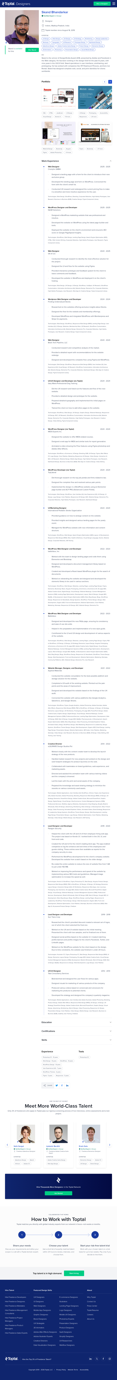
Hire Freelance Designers (15, 1301)
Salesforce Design (48, 46)
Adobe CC (27, 1164)
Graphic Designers (41, 1314)
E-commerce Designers (68, 1297)
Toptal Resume (93, 1310)
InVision (17, 1164)
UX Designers (39, 1297)
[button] (77, 161)
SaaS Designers (65, 1332)
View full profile (25, 1134)
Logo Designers (65, 1310)
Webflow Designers (66, 1345)
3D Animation (47, 50)
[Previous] (104, 82)
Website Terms (73, 1370)
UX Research (67, 42)
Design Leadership (102, 39)
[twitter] (56, 1085)
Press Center (92, 1306)
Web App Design (53, 1164)
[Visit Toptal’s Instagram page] (109, 1358)
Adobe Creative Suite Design (67, 46)
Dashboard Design (94, 42)
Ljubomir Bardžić (53, 1146)
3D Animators (39, 1327)
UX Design (67, 39)
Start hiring (74, 1273)
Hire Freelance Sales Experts (16, 1333)
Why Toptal (91, 1297)
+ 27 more (100, 149)
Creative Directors (41, 1340)
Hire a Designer (102, 4)
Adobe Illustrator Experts (43, 1336)
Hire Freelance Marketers (15, 1306)
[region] (76, 120)
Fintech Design (84, 46)
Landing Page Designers (68, 1306)
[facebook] (62, 1085)
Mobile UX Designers (67, 1314)
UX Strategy (77, 39)
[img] (51, 16)
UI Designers (39, 1301)
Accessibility (84, 1370)
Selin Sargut (19, 1146)
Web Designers (39, 1306)
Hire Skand (32, 50)
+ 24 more (93, 117)
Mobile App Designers (42, 1310)
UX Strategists (39, 1323)
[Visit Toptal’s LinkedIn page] (90, 1358)
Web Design (56, 39)
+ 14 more (68, 152)
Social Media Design (88, 50)
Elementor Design (97, 46)
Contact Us (91, 1301)
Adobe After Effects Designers (45, 1332)
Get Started (59, 1193)
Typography (55, 42)
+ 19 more (67, 117)
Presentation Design (71, 50)
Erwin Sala (83, 1146)
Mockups (46, 42)
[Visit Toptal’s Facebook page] (103, 1358)
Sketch (32, 1160)
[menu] (113, 4)
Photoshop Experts (66, 1319)
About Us (90, 1319)
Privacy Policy (61, 1370)
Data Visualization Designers (45, 1345)
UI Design (46, 39)
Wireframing (88, 39)
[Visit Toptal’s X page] (97, 1358)
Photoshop (58, 50)
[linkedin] (67, 1085)
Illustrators (63, 1301)
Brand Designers (40, 1319)
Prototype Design (80, 42)
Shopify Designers (66, 1336)
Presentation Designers (68, 1323)
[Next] (110, 82)
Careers (90, 1314)
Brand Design (94, 1164)
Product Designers (66, 1327)
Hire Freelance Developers (15, 1297)
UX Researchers (65, 1340)
